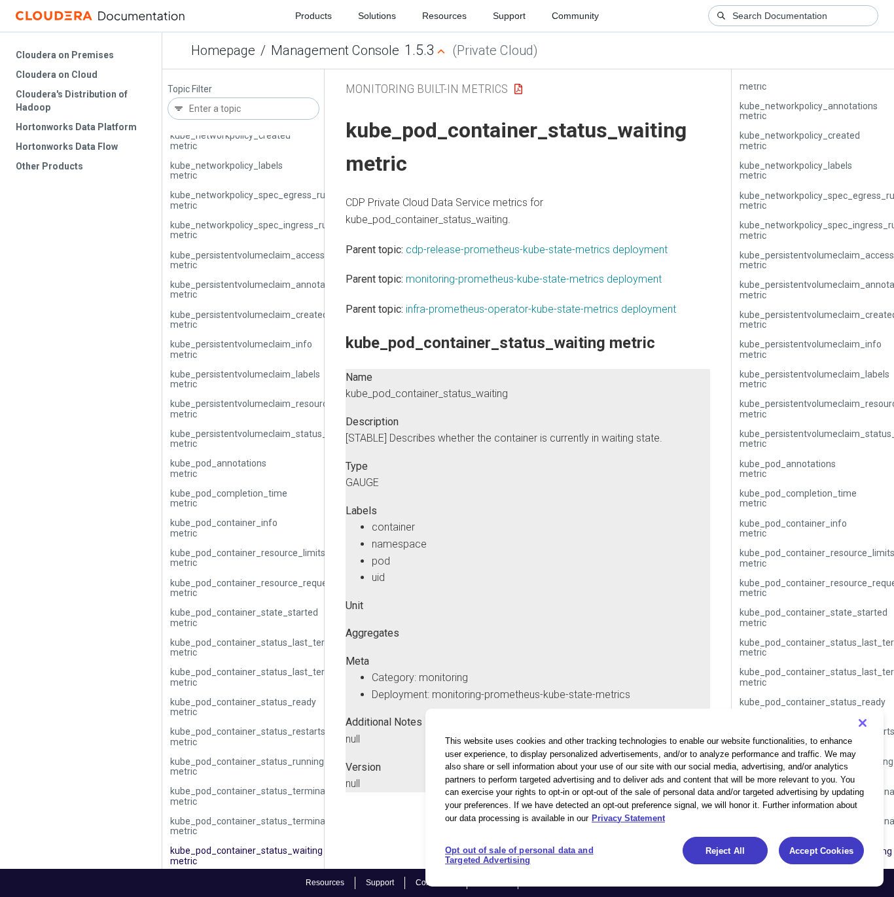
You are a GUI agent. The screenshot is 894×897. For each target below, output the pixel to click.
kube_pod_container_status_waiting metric (246, 855)
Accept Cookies (821, 851)
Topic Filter (190, 89)
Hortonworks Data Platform (76, 127)
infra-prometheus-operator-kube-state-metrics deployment (541, 309)
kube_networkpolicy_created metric (230, 140)
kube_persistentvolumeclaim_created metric (249, 319)
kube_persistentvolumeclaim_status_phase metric (261, 439)
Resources (444, 15)
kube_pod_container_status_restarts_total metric (259, 736)
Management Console (335, 50)
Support (509, 15)
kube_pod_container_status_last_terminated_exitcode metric (285, 647)
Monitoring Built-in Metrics (427, 88)
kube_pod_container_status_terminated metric (254, 796)
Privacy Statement (628, 817)
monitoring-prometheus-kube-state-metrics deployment (534, 279)
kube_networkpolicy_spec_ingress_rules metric (254, 230)
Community (575, 15)
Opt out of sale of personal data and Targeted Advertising (519, 855)
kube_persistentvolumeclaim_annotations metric (258, 289)
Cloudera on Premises (65, 55)
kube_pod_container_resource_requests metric (255, 588)
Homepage (223, 50)
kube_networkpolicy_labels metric (226, 170)
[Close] (862, 723)
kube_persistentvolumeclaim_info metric (241, 349)
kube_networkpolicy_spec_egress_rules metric (253, 200)
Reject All (725, 851)
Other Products (49, 166)
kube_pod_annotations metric (218, 468)
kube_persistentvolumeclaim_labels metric (245, 379)
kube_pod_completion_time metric (228, 498)
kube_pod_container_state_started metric (244, 617)
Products (313, 15)
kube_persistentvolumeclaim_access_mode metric (262, 260)
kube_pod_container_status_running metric (247, 766)
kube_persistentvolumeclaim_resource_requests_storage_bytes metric (305, 408)
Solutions (377, 15)
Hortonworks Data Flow (67, 146)
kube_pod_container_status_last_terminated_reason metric (281, 677)
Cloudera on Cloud (57, 74)
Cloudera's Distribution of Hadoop (72, 101)
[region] (654, 798)
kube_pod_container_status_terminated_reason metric (271, 826)
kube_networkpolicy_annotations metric (809, 111)
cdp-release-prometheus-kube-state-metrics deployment (537, 249)
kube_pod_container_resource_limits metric (247, 558)
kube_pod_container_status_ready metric (243, 707)
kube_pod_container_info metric (223, 528)
